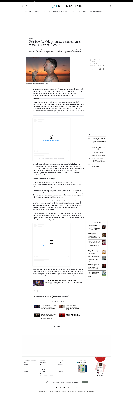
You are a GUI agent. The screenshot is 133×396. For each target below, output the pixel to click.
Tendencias (72, 11)
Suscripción (60, 364)
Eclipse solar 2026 (43, 362)
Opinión (27, 11)
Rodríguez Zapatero (44, 367)
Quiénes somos (61, 369)
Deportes (65, 11)
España (31, 11)
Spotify (35, 102)
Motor (90, 11)
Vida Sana (85, 11)
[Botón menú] (22, 6)
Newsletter (60, 366)
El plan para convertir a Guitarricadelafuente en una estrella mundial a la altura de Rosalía (73, 308)
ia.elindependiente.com (82, 375)
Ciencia (51, 11)
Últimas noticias (10, 1)
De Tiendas (105, 11)
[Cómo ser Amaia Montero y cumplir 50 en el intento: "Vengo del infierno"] (62, 316)
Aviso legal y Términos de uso (54, 391)
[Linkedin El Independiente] (72, 387)
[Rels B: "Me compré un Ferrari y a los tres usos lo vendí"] (38, 283)
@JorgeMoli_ (93, 61)
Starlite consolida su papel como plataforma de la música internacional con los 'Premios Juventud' (48, 308)
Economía (36, 11)
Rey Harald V (35, 1)
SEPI (41, 364)
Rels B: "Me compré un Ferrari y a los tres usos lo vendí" (60, 280)
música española (40, 89)
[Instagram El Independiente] (68, 387)
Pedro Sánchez (43, 369)
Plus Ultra (42, 366)
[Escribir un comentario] (103, 69)
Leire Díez (42, 373)
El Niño (15, 1)
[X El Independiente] (56, 387)
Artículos (66, 12)
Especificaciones (61, 371)
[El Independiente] (66, 6)
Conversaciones (97, 11)
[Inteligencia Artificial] (82, 372)
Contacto (59, 362)
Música (31, 38)
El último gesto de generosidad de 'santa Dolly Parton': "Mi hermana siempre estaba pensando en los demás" (48, 316)
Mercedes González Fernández (46, 375)
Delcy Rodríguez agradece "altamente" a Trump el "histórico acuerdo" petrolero (98, 160)
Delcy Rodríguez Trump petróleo (23, 1)
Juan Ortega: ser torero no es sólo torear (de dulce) (99, 165)
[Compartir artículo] (91, 69)
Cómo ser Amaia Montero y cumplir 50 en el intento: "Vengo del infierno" (73, 315)
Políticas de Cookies (81, 391)
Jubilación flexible (66, 1)
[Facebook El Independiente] (60, 387)
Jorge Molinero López (96, 60)
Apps (59, 367)
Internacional (44, 11)
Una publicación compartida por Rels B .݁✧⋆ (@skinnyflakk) (51, 158)
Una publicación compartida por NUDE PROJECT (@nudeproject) (51, 263)
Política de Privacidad (43, 391)
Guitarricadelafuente (80, 1)
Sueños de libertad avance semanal (55, 1)
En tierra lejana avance (43, 1)
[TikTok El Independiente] (76, 387)
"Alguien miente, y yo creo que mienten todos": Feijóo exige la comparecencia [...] (98, 154)
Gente (60, 11)
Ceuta (31, 1)
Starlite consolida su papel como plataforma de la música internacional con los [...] (99, 140)
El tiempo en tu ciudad (32, 6)
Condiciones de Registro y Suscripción (69, 391)
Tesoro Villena (73, 1)
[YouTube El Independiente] (64, 387)
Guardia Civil (42, 371)
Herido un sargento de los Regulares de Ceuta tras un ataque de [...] (98, 147)
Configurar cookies (90, 391)
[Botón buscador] (110, 6)
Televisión (79, 11)
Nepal (86, 1)
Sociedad (55, 11)
